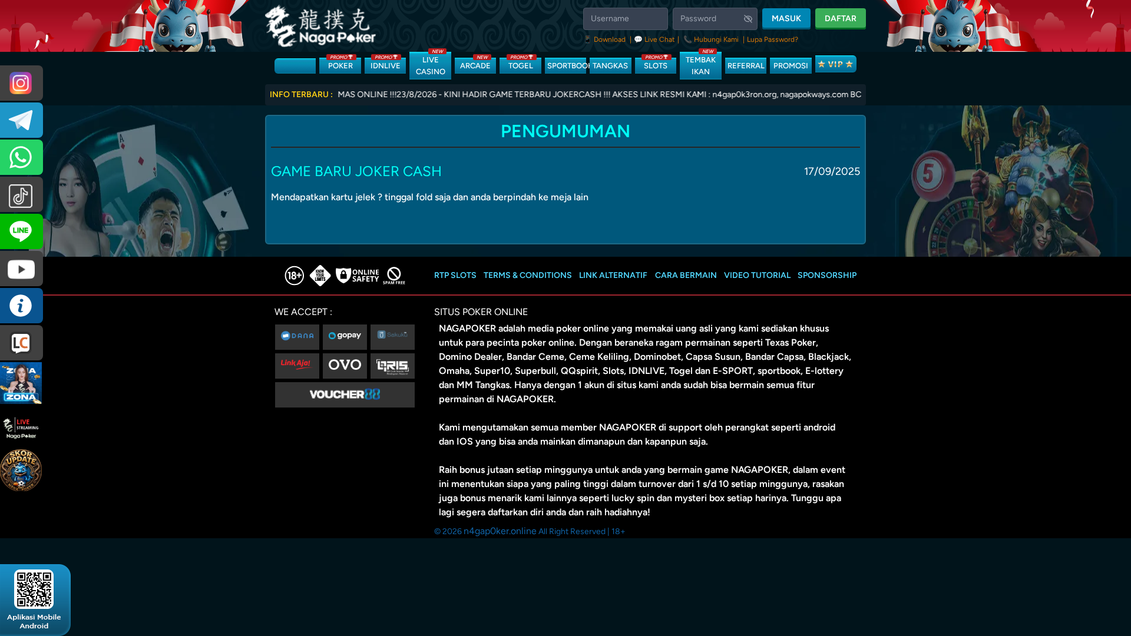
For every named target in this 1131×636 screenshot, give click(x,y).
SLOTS (655, 64)
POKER (340, 64)
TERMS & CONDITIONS (528, 275)
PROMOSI (790, 65)
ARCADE (475, 64)
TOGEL (520, 64)
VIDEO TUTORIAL (757, 275)
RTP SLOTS (455, 275)
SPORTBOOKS (566, 65)
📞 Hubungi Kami (711, 39)
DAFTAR (840, 19)
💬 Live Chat (654, 39)
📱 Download (605, 39)
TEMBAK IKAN (701, 64)
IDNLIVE (386, 64)
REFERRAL (746, 65)
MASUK (786, 19)
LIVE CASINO (430, 64)
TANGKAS (610, 65)
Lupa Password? (772, 39)
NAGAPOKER (467, 328)
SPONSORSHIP (827, 275)
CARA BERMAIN (686, 275)
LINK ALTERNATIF (613, 275)
